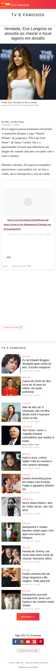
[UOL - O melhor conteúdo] (5, 4)
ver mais (26, 617)
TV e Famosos (28, 15)
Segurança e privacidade (28, 667)
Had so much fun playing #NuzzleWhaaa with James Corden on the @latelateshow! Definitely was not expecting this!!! (27, 224)
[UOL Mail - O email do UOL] (38, 4)
